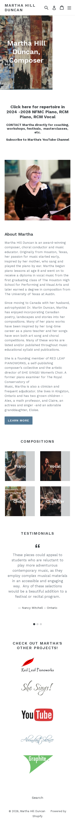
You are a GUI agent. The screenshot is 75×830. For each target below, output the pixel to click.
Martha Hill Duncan (20, 7)
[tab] (34, 624)
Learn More (18, 420)
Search (37, 798)
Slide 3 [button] (41, 624)
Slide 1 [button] (34, 624)
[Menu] (69, 7)
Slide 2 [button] (37, 624)
